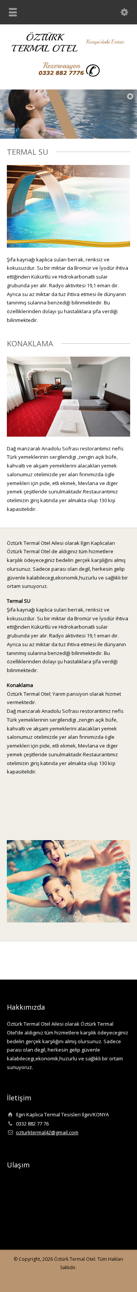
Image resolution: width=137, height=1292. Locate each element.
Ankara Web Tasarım (124, 1279)
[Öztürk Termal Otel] (68, 50)
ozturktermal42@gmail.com (47, 1132)
